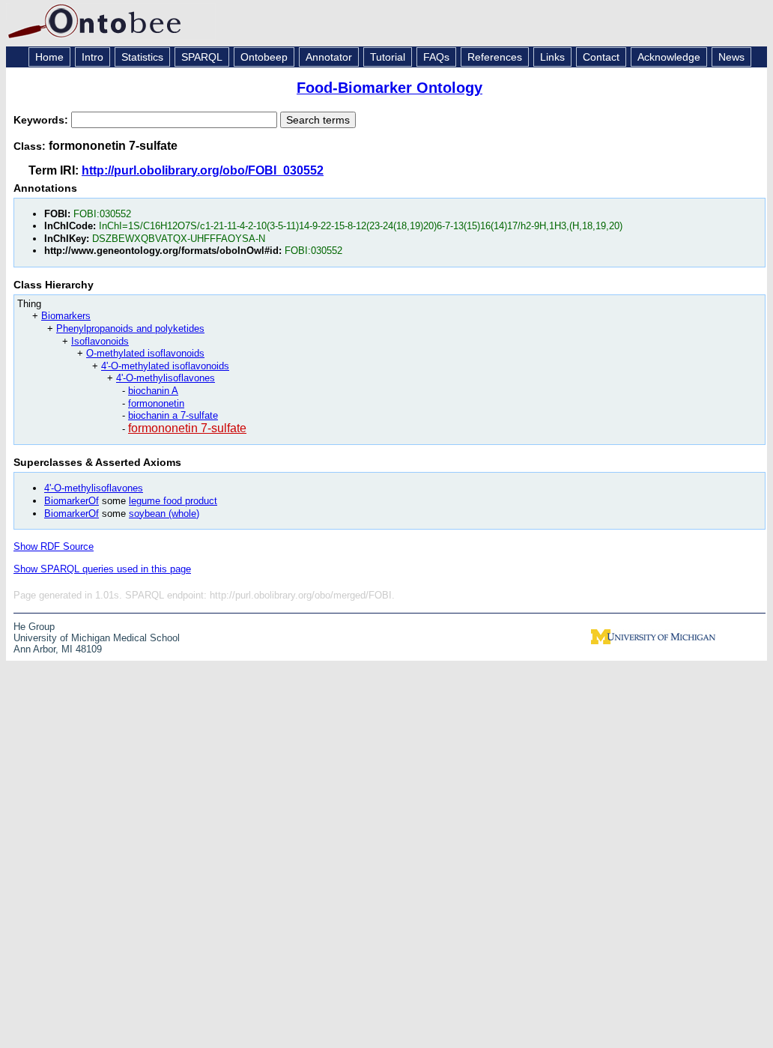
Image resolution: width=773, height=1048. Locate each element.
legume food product (173, 500)
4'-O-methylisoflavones (165, 378)
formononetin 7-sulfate (187, 428)
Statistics (142, 57)
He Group (34, 626)
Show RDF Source (53, 546)
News (731, 57)
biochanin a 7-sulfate (173, 415)
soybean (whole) (164, 513)
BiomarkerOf (71, 500)
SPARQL (201, 57)
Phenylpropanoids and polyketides (130, 328)
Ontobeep (264, 57)
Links (552, 57)
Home (49, 57)
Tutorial (387, 57)
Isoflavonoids (100, 341)
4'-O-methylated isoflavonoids (165, 366)
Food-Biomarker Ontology (389, 87)
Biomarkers (66, 315)
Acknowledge (668, 57)
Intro (92, 57)
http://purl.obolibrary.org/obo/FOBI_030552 (203, 170)
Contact (601, 57)
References (494, 57)
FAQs (436, 57)
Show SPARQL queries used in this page (102, 569)
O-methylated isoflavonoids (145, 353)
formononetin (156, 403)
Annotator (329, 57)
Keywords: (42, 120)
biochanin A (153, 390)
